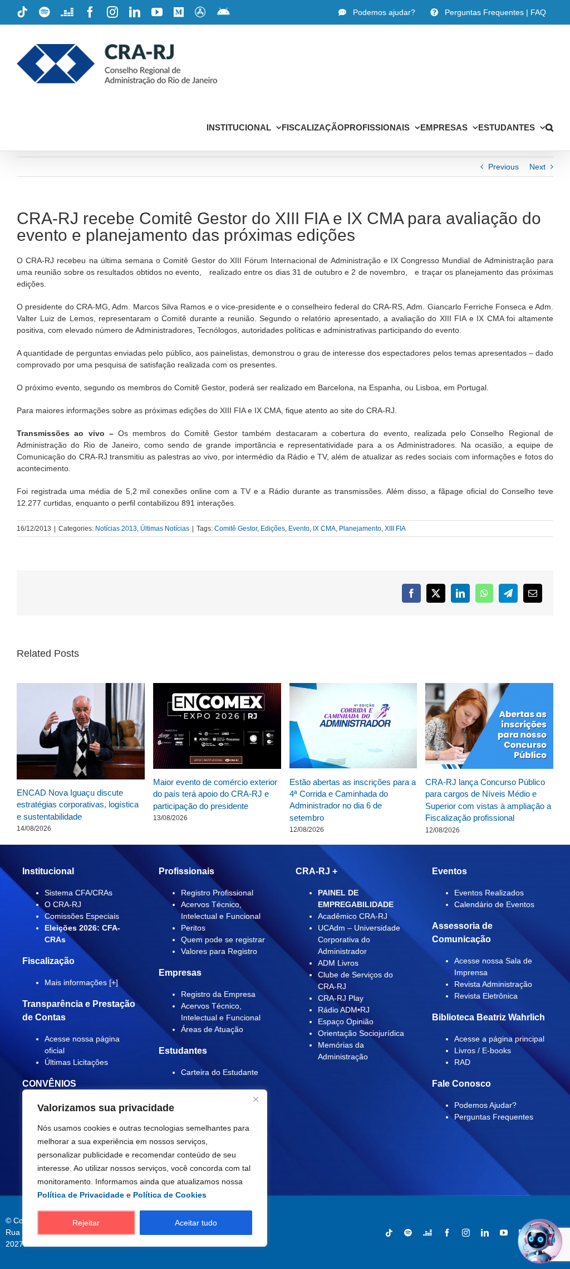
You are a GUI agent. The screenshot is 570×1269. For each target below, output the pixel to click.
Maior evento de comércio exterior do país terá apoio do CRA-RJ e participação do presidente (215, 794)
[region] (144, 1168)
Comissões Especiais (82, 916)
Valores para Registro (219, 951)
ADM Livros (338, 962)
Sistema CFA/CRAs (78, 892)
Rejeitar (86, 1222)
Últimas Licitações (76, 1062)
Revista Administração (493, 984)
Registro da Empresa (218, 994)
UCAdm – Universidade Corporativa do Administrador (359, 939)
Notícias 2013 (116, 528)
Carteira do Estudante (219, 1072)
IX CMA (324, 528)
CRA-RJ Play (340, 998)
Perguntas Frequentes (493, 1116)
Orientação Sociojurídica (361, 1033)
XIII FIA (395, 528)
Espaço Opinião (346, 1021)
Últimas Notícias (164, 528)
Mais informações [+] (81, 982)
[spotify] (408, 1233)
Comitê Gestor (235, 528)
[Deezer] (427, 1233)
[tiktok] (389, 1233)
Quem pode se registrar (223, 939)
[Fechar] (255, 1099)
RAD (462, 1062)
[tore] (205, 272)
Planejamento (360, 528)
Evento (298, 528)
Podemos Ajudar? (485, 1105)
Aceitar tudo (196, 1222)
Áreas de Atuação (212, 1029)
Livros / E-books (482, 1050)
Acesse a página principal (499, 1038)
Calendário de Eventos (494, 904)
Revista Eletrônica (486, 995)
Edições (273, 528)
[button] (549, 127)
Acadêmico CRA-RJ (352, 916)
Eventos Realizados (489, 892)
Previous (503, 166)
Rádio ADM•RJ (344, 1009)
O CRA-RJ (63, 904)
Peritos (193, 927)
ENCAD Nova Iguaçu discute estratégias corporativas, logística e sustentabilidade (78, 804)
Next (537, 166)
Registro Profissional (217, 892)
